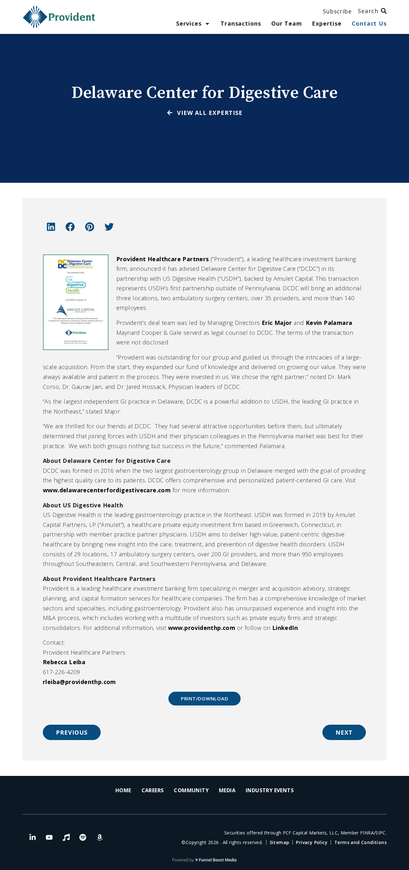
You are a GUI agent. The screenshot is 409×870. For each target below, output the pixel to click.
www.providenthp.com (201, 628)
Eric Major (277, 322)
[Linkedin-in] (33, 837)
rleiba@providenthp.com (79, 682)
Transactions (240, 23)
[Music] (66, 837)
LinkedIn (285, 628)
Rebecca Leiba (64, 662)
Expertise (326, 23)
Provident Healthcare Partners (162, 259)
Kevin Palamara (329, 322)
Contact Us (369, 23)
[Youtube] (49, 837)
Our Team (286, 23)
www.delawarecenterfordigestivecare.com (107, 490)
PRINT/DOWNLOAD (204, 698)
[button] (51, 227)
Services (188, 23)
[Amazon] (100, 837)
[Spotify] (83, 837)
